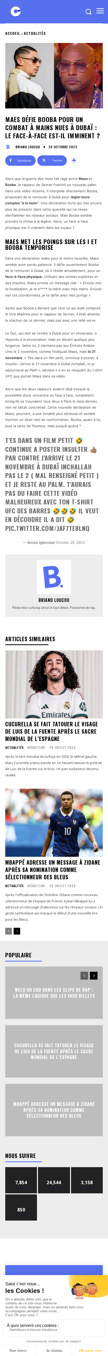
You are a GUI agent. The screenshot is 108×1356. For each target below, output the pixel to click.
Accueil (12, 33)
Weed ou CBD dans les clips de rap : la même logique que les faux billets (54, 993)
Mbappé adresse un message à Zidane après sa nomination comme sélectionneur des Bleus (52, 869)
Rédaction (36, 747)
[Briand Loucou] (9, 147)
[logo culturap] (15, 11)
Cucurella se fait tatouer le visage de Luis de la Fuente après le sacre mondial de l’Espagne (51, 731)
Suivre (21, 1169)
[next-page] (17, 931)
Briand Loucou (27, 147)
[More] (73, 160)
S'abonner (21, 1196)
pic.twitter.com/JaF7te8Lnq (47, 528)
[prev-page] (8, 931)
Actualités (35, 33)
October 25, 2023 (70, 542)
